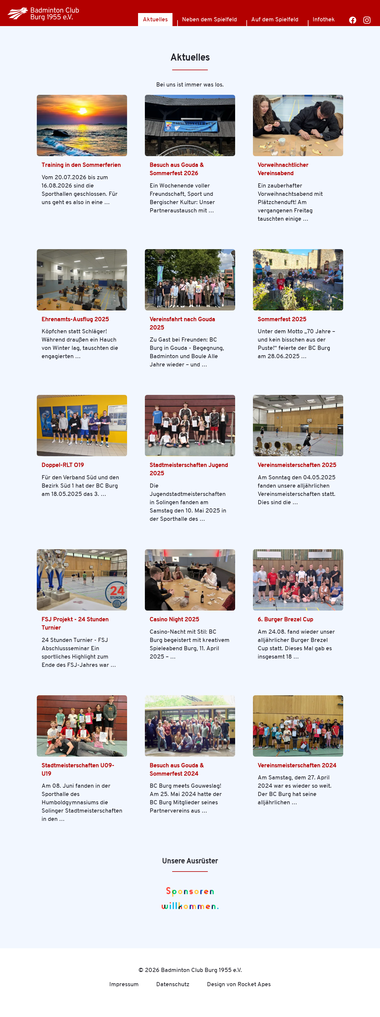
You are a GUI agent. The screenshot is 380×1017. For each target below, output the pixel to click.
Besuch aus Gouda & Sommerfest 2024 (177, 769)
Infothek (324, 19)
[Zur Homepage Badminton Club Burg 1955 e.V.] (44, 13)
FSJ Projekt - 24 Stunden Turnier (75, 623)
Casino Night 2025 (174, 619)
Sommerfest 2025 (282, 319)
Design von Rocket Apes (239, 984)
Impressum (124, 984)
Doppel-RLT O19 (63, 465)
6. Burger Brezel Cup (285, 619)
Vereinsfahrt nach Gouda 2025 (182, 323)
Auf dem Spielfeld (274, 19)
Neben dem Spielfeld (209, 19)
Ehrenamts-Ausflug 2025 (75, 319)
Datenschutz (172, 984)
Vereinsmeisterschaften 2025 (297, 465)
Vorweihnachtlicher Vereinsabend (283, 169)
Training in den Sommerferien (81, 165)
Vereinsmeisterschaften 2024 (297, 765)
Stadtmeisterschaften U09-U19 (78, 769)
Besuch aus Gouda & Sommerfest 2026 (177, 169)
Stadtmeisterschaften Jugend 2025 (189, 469)
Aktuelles (155, 19)
